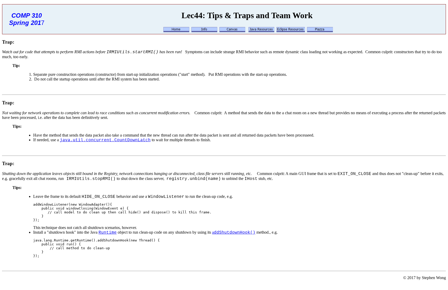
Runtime (108, 232)
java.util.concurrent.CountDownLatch (105, 140)
